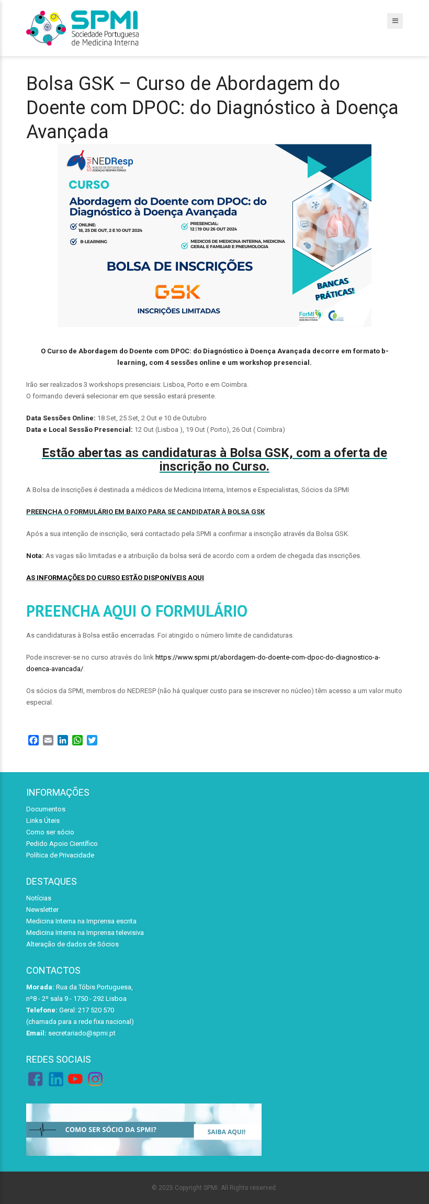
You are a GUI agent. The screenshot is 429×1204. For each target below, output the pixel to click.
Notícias (38, 898)
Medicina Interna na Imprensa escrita (81, 921)
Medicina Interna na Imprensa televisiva (85, 933)
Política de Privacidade (60, 855)
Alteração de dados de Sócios (72, 944)
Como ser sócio (50, 832)
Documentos (45, 809)
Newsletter (42, 909)
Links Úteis (43, 820)
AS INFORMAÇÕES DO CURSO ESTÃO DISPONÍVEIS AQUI (115, 578)
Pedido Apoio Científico (62, 844)
